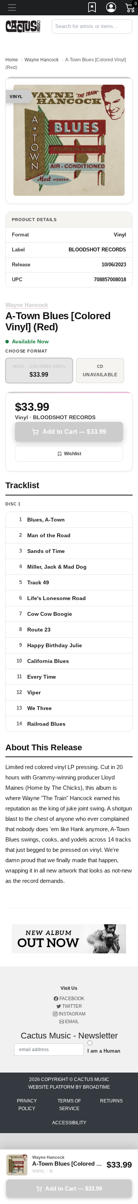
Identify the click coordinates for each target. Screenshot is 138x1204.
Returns (111, 1101)
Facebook (71, 998)
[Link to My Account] (111, 9)
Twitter (71, 1006)
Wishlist (72, 453)
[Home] (23, 26)
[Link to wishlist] (92, 9)
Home (11, 59)
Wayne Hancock (42, 59)
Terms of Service (69, 1104)
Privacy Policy (27, 1104)
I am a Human (103, 1051)
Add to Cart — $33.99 (74, 431)
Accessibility (69, 1122)
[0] (130, 9)
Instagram (71, 1014)
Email (71, 1021)
